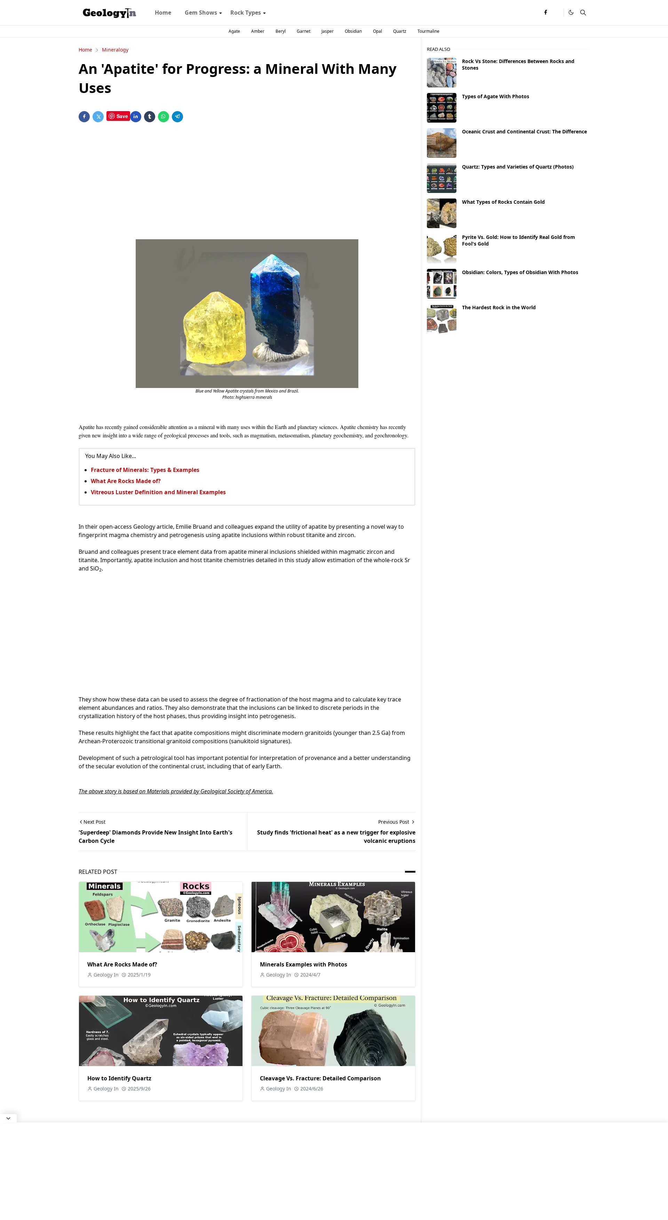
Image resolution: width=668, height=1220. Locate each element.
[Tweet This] (98, 116)
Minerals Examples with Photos (303, 964)
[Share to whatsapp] (163, 116)
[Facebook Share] (84, 116)
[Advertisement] (247, 182)
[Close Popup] (8, 1118)
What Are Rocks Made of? (126, 481)
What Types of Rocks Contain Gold (503, 202)
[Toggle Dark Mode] (571, 12)
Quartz (399, 31)
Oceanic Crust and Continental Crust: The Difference (524, 131)
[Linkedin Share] (135, 116)
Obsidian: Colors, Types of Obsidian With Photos (520, 272)
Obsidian (353, 31)
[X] (556, 12)
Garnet (303, 31)
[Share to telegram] (177, 116)
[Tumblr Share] (149, 116)
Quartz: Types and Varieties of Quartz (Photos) (518, 166)
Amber (257, 31)
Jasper (327, 31)
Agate (234, 31)
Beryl (281, 31)
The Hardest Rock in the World (499, 307)
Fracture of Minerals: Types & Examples (145, 470)
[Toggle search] (583, 12)
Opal (377, 31)
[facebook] (545, 12)
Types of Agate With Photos (495, 96)
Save (122, 115)
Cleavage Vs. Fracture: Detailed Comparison (320, 1078)
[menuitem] (163, 12)
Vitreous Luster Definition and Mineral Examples (158, 492)
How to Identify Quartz (119, 1078)
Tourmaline (428, 31)
